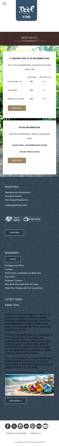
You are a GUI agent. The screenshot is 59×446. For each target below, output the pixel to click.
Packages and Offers (14, 265)
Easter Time (12, 305)
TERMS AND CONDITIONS (16, 433)
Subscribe (14, 233)
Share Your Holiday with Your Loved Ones (24, 288)
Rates (13, 259)
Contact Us (35, 433)
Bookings (12, 252)
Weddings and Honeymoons (18, 192)
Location (9, 269)
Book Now (17, 108)
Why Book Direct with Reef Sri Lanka (21, 284)
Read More (14, 401)
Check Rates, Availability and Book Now (23, 273)
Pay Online (10, 277)
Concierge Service (13, 196)
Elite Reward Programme (16, 200)
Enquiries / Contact (13, 280)
